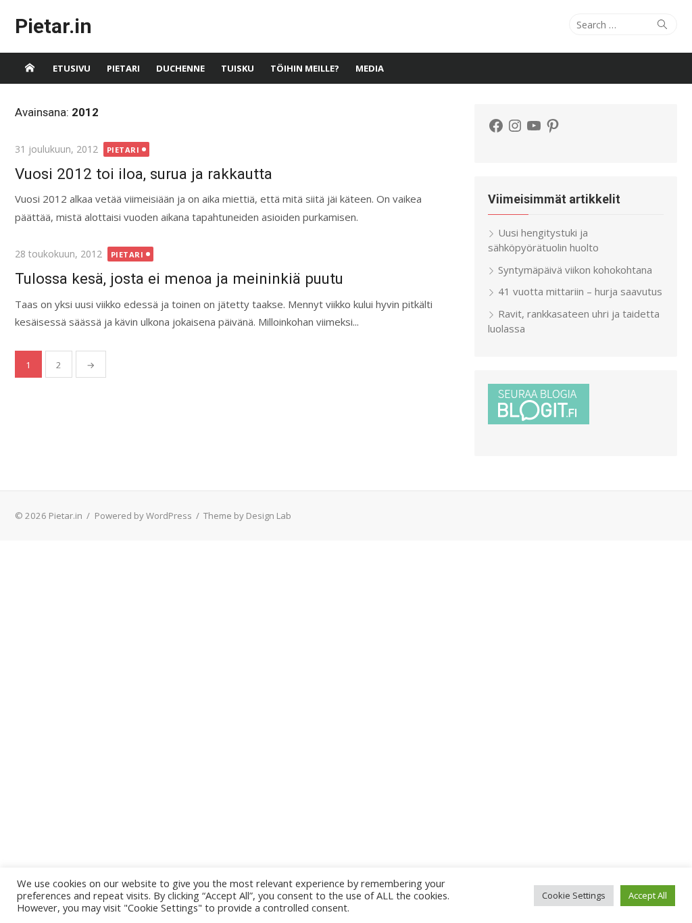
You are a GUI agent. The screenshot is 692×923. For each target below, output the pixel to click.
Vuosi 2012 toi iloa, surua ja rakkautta (143, 173)
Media (369, 68)
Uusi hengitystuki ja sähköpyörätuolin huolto (543, 240)
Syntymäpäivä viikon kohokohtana (575, 269)
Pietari (123, 68)
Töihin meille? (304, 68)
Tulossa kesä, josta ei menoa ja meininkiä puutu (179, 278)
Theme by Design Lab (247, 515)
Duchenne (180, 68)
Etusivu (72, 68)
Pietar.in (53, 26)
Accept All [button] (647, 895)
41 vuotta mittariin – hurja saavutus (580, 291)
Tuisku (237, 68)
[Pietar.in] (30, 68)
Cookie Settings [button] (574, 895)
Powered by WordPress (143, 515)
